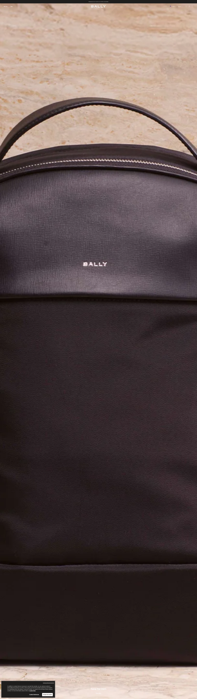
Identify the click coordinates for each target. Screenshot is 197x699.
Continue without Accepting (48, 682)
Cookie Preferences (34, 694)
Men (12, 6)
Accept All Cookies (47, 694)
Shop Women (98, 693)
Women (6, 6)
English (179, 6)
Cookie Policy (32, 690)
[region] (98, 351)
